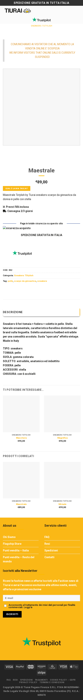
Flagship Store (12, 543)
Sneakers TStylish (41, 26)
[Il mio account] (41, 10)
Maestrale (21, 504)
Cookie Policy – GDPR (63, 680)
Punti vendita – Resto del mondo (18, 559)
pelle (10, 281)
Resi (47, 543)
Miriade (62, 504)
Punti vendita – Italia (16, 550)
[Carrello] (47, 10)
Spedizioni (51, 550)
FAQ (46, 537)
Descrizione (13, 312)
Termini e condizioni (52, 682)
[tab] (41, 312)
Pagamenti (41, 680)
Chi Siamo (9, 537)
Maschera (21, 437)
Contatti (49, 557)
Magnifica (62, 437)
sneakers (42, 281)
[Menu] (77, 11)
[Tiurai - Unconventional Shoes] (18, 10)
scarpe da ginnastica (25, 281)
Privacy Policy (40, 607)
